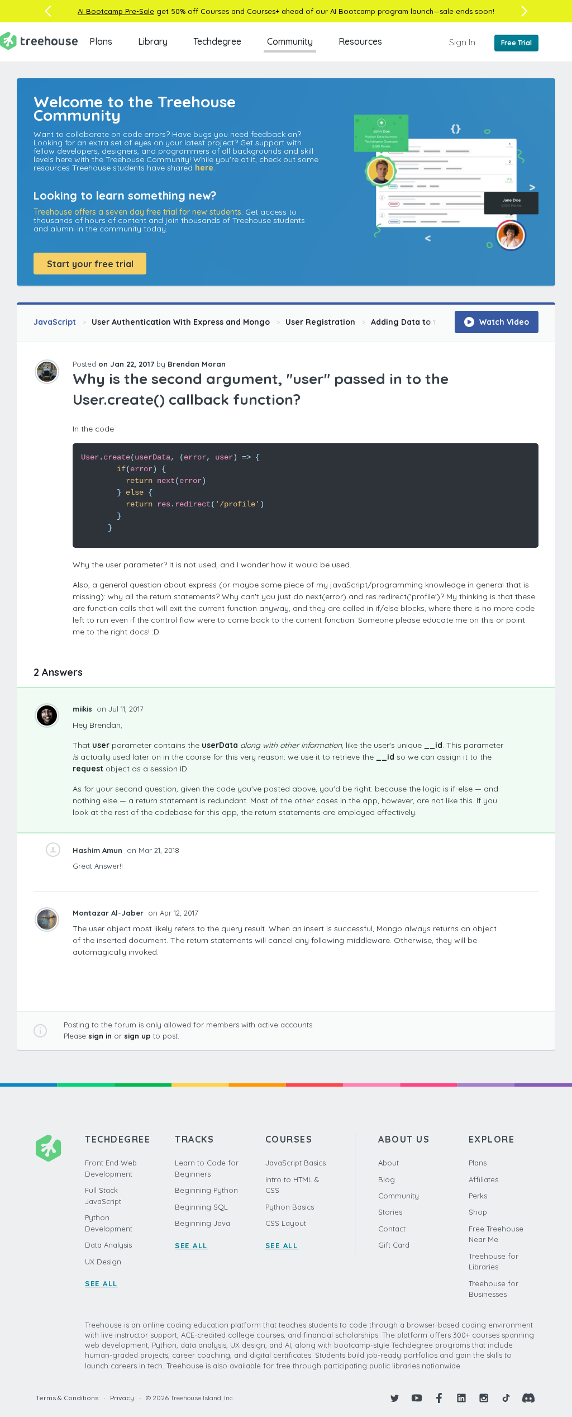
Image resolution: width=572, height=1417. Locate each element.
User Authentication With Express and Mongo (181, 322)
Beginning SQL (201, 1206)
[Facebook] (439, 1398)
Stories (390, 1211)
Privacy (122, 1398)
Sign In (462, 42)
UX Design (103, 1261)
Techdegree (217, 41)
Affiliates (483, 1179)
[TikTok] (506, 1398)
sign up (137, 1035)
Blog (386, 1179)
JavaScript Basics (295, 1162)
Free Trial (516, 43)
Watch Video (503, 322)
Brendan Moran (197, 363)
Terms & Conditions (67, 1398)
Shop (478, 1211)
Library (153, 41)
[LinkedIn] (461, 1398)
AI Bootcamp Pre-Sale (116, 11)
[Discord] (528, 1398)
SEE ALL (101, 1283)
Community (290, 41)
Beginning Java (202, 1223)
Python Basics (289, 1206)
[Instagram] (484, 1398)
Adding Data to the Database (429, 322)
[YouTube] (417, 1398)
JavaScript (55, 322)
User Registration (320, 322)
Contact (392, 1228)
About (388, 1162)
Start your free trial (90, 263)
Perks (478, 1195)
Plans (100, 41)
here (204, 168)
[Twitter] (394, 1398)
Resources (360, 41)
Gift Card (393, 1244)
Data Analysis (108, 1244)
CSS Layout (285, 1223)
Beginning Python (206, 1190)
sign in (100, 1035)
